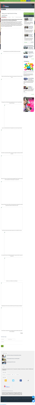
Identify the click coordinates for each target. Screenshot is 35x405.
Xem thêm (25, 42)
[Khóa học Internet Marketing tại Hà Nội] (29, 66)
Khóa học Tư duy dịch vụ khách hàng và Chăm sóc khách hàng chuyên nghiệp (31, 47)
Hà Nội (12, 374)
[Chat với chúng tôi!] (33, 401)
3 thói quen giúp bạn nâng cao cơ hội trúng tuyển (13, 358)
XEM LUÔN (23, 0)
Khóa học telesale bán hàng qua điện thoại (7, 399)
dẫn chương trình (8, 374)
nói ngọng (17, 374)
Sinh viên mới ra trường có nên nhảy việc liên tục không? (14, 355)
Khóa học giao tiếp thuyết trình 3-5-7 (6, 397)
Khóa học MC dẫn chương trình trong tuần (26, 397)
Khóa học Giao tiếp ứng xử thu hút (30, 56)
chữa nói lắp (3, 374)
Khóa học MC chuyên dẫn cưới (17, 398)
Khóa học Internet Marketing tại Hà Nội (29, 71)
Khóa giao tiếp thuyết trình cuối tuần (16, 397)
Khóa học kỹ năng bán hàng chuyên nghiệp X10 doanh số (11, 9)
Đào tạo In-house (16, 399)
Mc (14, 374)
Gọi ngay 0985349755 (3, 404)
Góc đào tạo (27, 13)
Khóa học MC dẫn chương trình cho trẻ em (27, 398)
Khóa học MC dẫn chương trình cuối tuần (7, 398)
